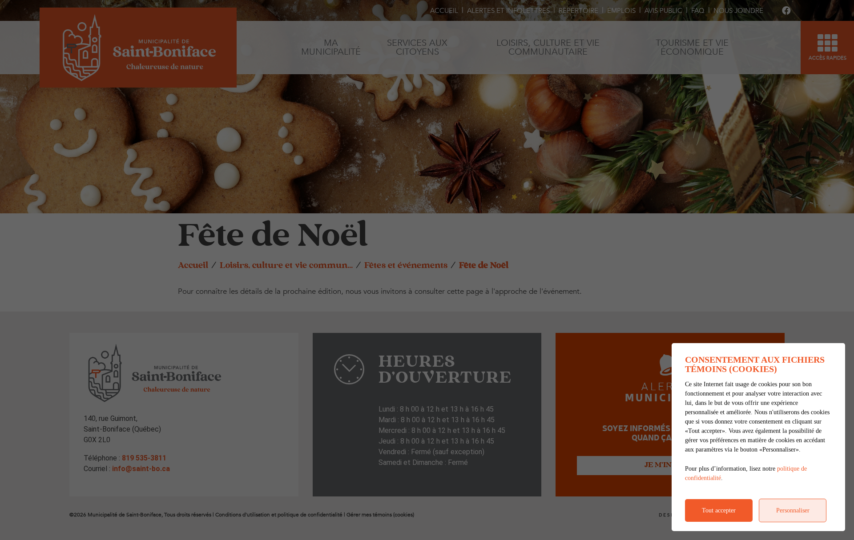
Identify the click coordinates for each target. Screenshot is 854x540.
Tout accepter (719, 510)
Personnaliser (793, 510)
